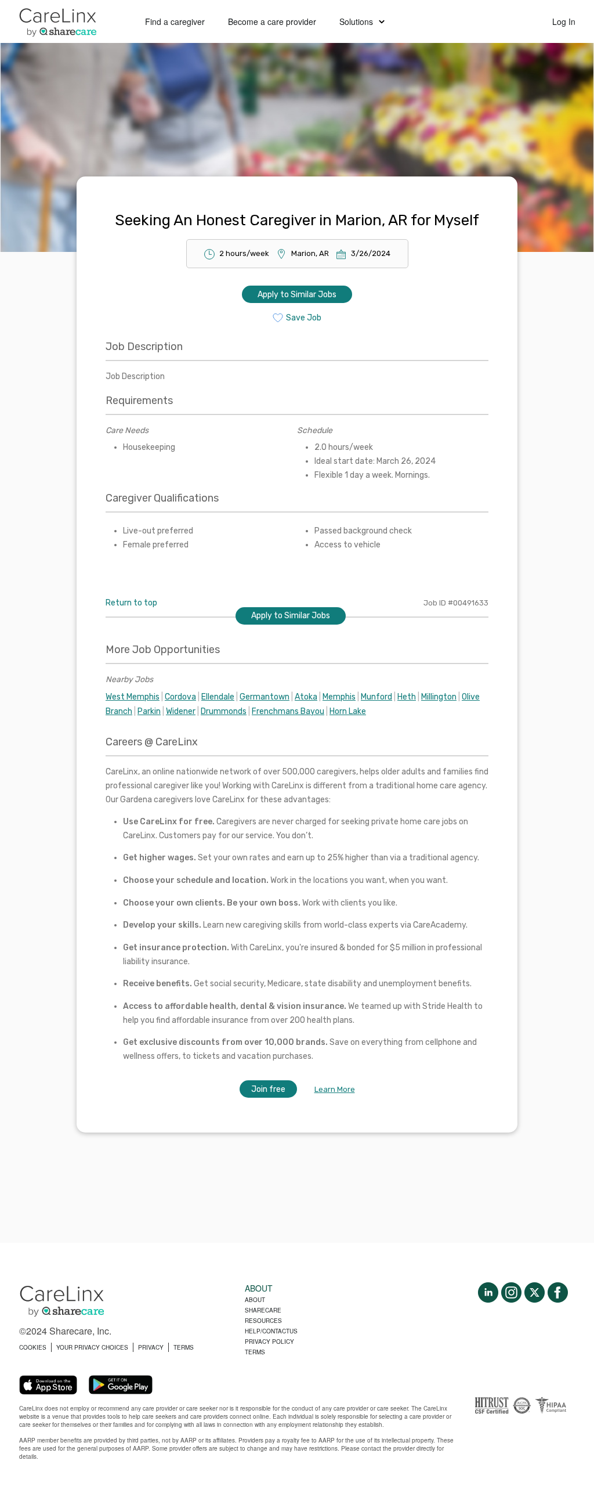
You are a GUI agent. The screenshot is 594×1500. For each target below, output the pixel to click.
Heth (406, 697)
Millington (439, 697)
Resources (263, 1321)
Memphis (339, 697)
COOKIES (32, 1347)
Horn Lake (347, 711)
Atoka (306, 697)
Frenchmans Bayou (288, 711)
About (255, 1300)
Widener (180, 711)
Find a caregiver (175, 21)
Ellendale (217, 697)
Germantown (264, 697)
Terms (255, 1352)
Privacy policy (269, 1341)
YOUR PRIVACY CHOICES (92, 1347)
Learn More (334, 1089)
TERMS (183, 1347)
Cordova (180, 697)
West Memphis (133, 697)
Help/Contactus (271, 1331)
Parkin (149, 711)
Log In (563, 21)
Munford (376, 697)
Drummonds (224, 711)
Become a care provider (272, 21)
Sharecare (263, 1310)
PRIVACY (151, 1347)
